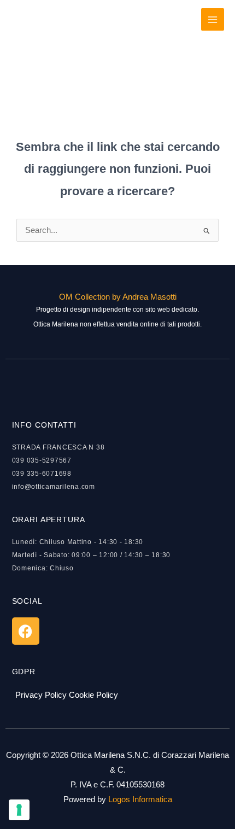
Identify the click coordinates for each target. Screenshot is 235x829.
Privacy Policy (41, 695)
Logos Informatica (140, 799)
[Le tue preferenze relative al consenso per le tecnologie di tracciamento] (19, 809)
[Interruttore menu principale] (212, 19)
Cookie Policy (93, 695)
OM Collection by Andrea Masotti (118, 297)
